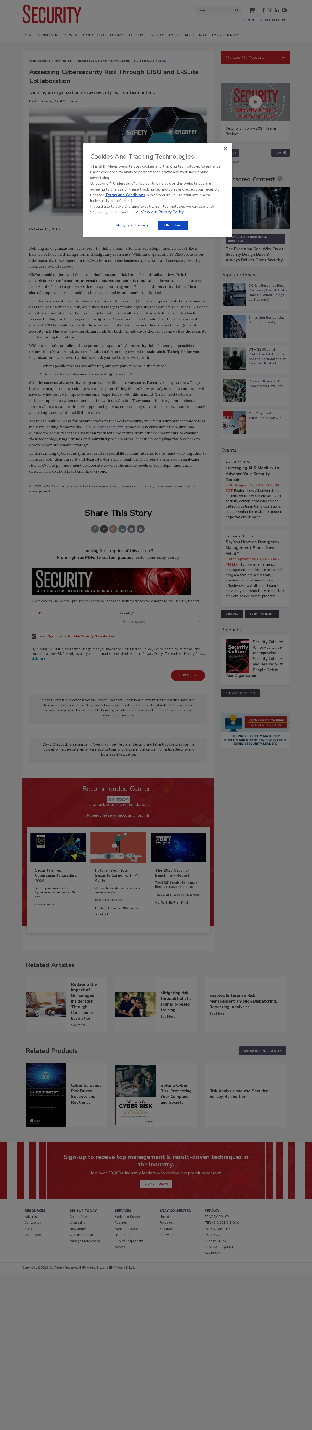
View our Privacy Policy (162, 212)
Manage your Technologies (134, 225)
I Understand (173, 225)
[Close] (225, 149)
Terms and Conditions (125, 195)
